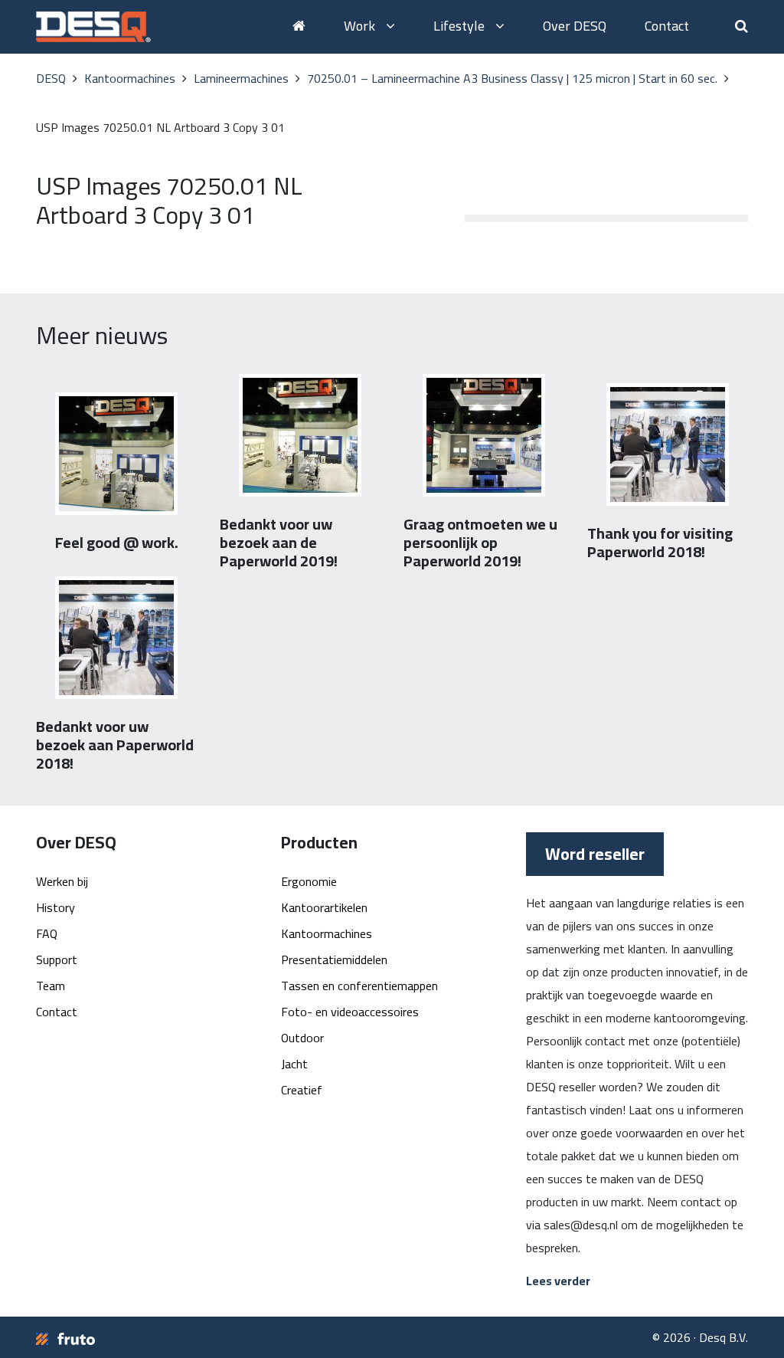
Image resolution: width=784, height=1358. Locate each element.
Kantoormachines (326, 933)
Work (361, 25)
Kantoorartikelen (324, 907)
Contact (667, 25)
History (55, 907)
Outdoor (302, 1037)
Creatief (301, 1089)
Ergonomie (309, 881)
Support (56, 959)
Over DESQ (574, 25)
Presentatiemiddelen (334, 959)
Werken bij (62, 881)
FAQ (46, 933)
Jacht (294, 1063)
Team (50, 985)
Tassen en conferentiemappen (359, 985)
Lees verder (558, 1280)
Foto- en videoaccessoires (350, 1011)
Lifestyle (460, 25)
